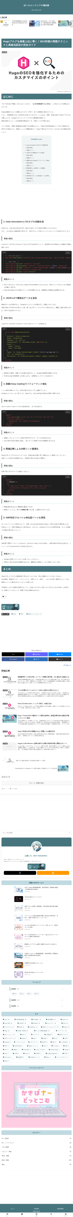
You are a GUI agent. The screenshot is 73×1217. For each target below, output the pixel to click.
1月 (36, 993)
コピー (68, 252)
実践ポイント (30, 150)
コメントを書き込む (36, 783)
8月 (14, 993)
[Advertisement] (36, 202)
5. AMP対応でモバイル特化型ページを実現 (37, 175)
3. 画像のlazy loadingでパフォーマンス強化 (37, 160)
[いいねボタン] (3, 596)
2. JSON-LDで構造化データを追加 (34, 152)
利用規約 (36, 1208)
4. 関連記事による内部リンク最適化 (35, 168)
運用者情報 (60, 1208)
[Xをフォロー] (20, 873)
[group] (14, 24)
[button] (70, 23)
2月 (29, 993)
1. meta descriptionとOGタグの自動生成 (36, 145)
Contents (34, 139)
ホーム (13, 1208)
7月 (22, 993)
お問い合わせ (36, 1211)
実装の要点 (30, 147)
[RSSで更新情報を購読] (53, 873)
